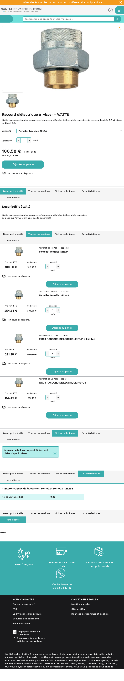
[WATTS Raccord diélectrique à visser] (62, 58)
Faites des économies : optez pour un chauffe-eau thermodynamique (62, 2)
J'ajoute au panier (23, 164)
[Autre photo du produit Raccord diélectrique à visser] (12, 100)
